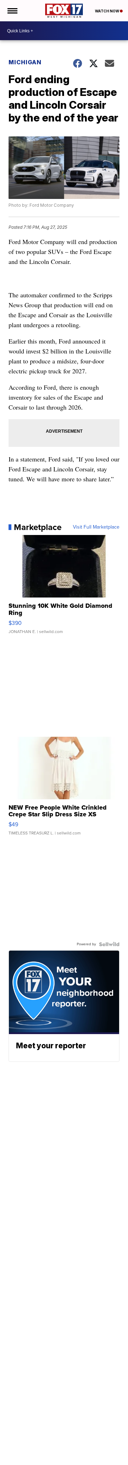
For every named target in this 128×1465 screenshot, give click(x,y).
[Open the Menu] (11, 11)
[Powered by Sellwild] (109, 944)
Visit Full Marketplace (96, 527)
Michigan (25, 62)
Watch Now (107, 11)
